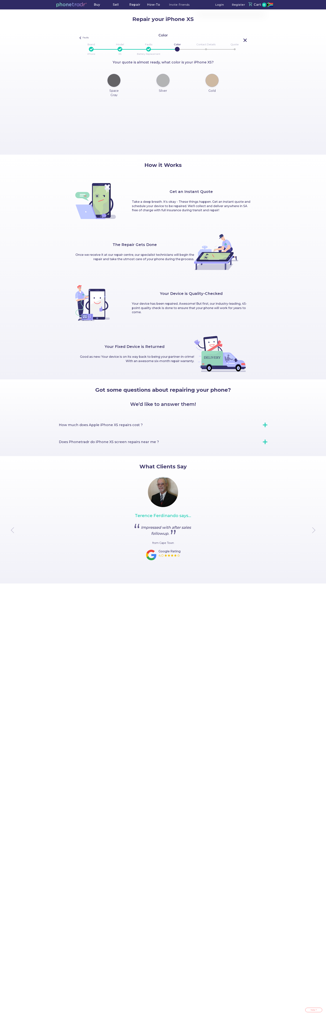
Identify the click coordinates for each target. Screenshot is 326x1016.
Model (120, 44)
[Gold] (212, 80)
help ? (314, 1010)
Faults (148, 44)
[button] (71, 4)
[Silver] (163, 80)
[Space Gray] (114, 80)
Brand (91, 44)
